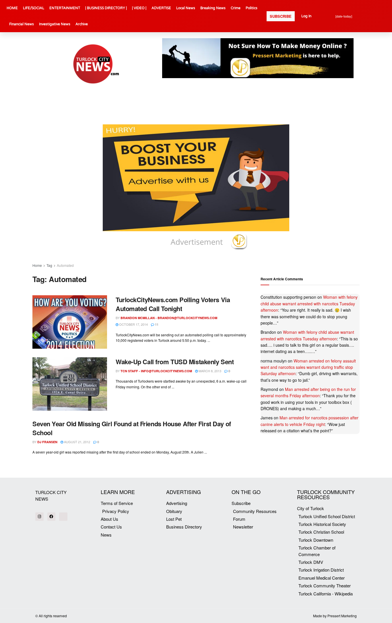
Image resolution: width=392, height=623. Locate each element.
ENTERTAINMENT (64, 8)
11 (156, 324)
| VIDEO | (139, 8)
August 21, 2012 (76, 441)
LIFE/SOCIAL (33, 8)
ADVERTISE (161, 8)
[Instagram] (39, 516)
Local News (185, 8)
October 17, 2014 (133, 324)
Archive (81, 24)
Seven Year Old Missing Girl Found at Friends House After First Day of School (131, 428)
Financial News (21, 24)
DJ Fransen (47, 442)
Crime (235, 8)
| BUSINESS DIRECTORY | (106, 8)
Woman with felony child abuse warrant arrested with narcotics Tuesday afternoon (309, 303)
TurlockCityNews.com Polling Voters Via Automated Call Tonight (173, 304)
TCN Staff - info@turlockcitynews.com (156, 371)
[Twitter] (63, 516)
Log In (306, 16)
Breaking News (213, 8)
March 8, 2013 (209, 371)
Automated (65, 265)
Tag (49, 265)
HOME (12, 8)
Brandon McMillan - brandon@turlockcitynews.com (169, 318)
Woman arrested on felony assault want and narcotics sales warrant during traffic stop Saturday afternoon (308, 367)
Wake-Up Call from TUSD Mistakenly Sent (175, 361)
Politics (251, 8)
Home (37, 265)
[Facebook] (51, 516)
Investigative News (54, 24)
